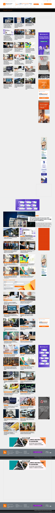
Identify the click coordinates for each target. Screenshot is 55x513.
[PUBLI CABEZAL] (27, 4)
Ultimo (8, 507)
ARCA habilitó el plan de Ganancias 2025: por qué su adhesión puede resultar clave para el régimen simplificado (8, 25)
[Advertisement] (27, 485)
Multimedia (25, 505)
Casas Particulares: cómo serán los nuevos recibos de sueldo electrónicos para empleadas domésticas (8, 50)
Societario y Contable (32, 7)
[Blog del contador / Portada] (4, 4)
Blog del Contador (7, 10)
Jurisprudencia (17, 505)
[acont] (44, 182)
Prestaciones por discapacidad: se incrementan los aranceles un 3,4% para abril (30, 87)
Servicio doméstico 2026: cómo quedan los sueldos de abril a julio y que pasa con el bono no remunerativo (30, 50)
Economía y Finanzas (9, 7)
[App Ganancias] (44, 99)
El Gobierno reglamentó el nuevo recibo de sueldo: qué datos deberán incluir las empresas (30, 37)
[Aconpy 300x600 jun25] (44, 54)
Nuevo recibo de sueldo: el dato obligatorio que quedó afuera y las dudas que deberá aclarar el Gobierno (19, 25)
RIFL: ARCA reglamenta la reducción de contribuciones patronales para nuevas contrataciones (8, 62)
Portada (4, 7)
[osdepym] (44, 159)
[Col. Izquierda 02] (27, 469)
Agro (8, 505)
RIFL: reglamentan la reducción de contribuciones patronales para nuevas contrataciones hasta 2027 (19, 62)
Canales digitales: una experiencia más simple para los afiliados (30, 24)
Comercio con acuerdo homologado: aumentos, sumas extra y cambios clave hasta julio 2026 (19, 75)
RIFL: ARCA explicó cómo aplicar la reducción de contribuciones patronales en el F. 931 (19, 50)
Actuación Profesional (10, 504)
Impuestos (14, 7)
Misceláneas (25, 504)
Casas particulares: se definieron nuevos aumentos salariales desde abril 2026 (29, 62)
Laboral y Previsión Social (20, 7)
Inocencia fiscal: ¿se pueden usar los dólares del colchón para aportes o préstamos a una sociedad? (30, 74)
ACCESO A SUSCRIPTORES (37, 505)
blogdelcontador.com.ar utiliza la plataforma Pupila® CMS (45, 512)
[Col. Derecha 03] (44, 78)
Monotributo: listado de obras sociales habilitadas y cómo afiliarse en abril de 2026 (19, 86)
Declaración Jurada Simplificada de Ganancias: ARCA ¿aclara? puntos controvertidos (8, 74)
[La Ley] (44, 122)
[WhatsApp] (44, 88)
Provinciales (27, 7)
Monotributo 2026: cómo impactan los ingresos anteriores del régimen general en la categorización (8, 86)
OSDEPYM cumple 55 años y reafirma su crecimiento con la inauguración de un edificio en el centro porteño (19, 37)
